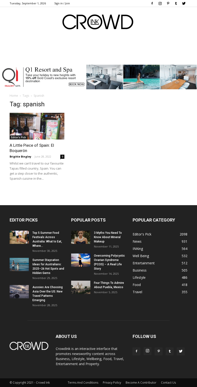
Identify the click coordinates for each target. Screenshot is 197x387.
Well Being (141, 256)
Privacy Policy (112, 383)
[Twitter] (183, 3)
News (137, 241)
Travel (137, 292)
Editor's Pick (18, 137)
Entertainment (144, 263)
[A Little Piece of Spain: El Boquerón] (37, 126)
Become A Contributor (141, 383)
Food (137, 284)
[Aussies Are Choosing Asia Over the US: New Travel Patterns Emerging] (19, 291)
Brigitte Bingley (20, 156)
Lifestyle (139, 277)
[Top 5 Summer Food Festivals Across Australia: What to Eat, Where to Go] (19, 237)
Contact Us (168, 383)
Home (14, 96)
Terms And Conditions (83, 383)
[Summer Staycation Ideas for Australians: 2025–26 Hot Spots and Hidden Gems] (19, 264)
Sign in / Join (62, 3)
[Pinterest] (168, 3)
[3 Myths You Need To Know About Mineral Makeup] (80, 237)
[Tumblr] (175, 3)
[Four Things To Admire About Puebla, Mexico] (80, 287)
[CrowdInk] (98, 23)
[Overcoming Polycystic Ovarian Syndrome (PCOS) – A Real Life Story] (80, 260)
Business (140, 270)
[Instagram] (160, 3)
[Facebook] (152, 3)
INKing (138, 248)
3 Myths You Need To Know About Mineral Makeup (108, 237)
